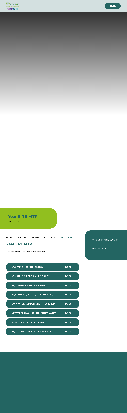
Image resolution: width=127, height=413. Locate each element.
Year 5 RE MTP (66, 237)
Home (9, 237)
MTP (53, 237)
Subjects (35, 237)
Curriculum (21, 237)
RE (45, 237)
